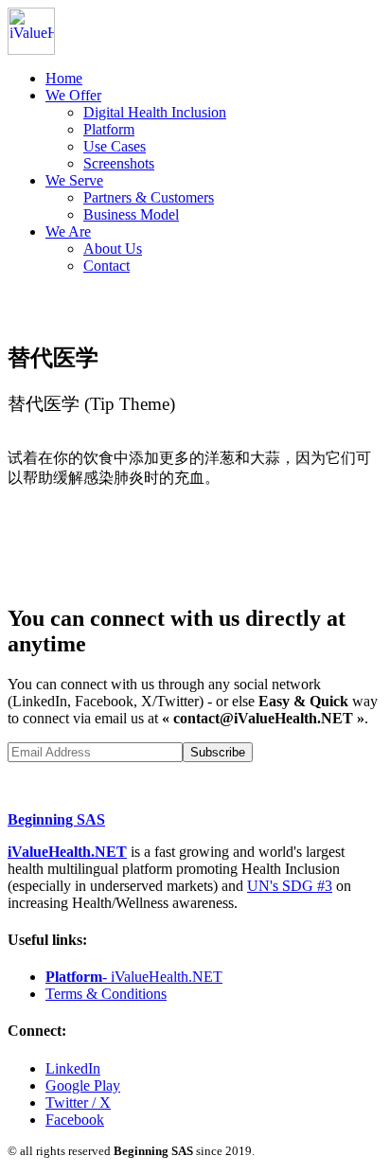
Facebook (74, 1120)
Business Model (131, 214)
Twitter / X (78, 1102)
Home (63, 78)
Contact (106, 266)
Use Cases (114, 146)
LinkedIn (72, 1068)
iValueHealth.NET (67, 852)
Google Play (82, 1085)
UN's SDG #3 (289, 886)
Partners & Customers (148, 197)
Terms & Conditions (106, 994)
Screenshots (118, 163)
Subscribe (217, 752)
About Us (112, 248)
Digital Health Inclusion (154, 112)
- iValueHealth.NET (133, 977)
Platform (108, 129)
